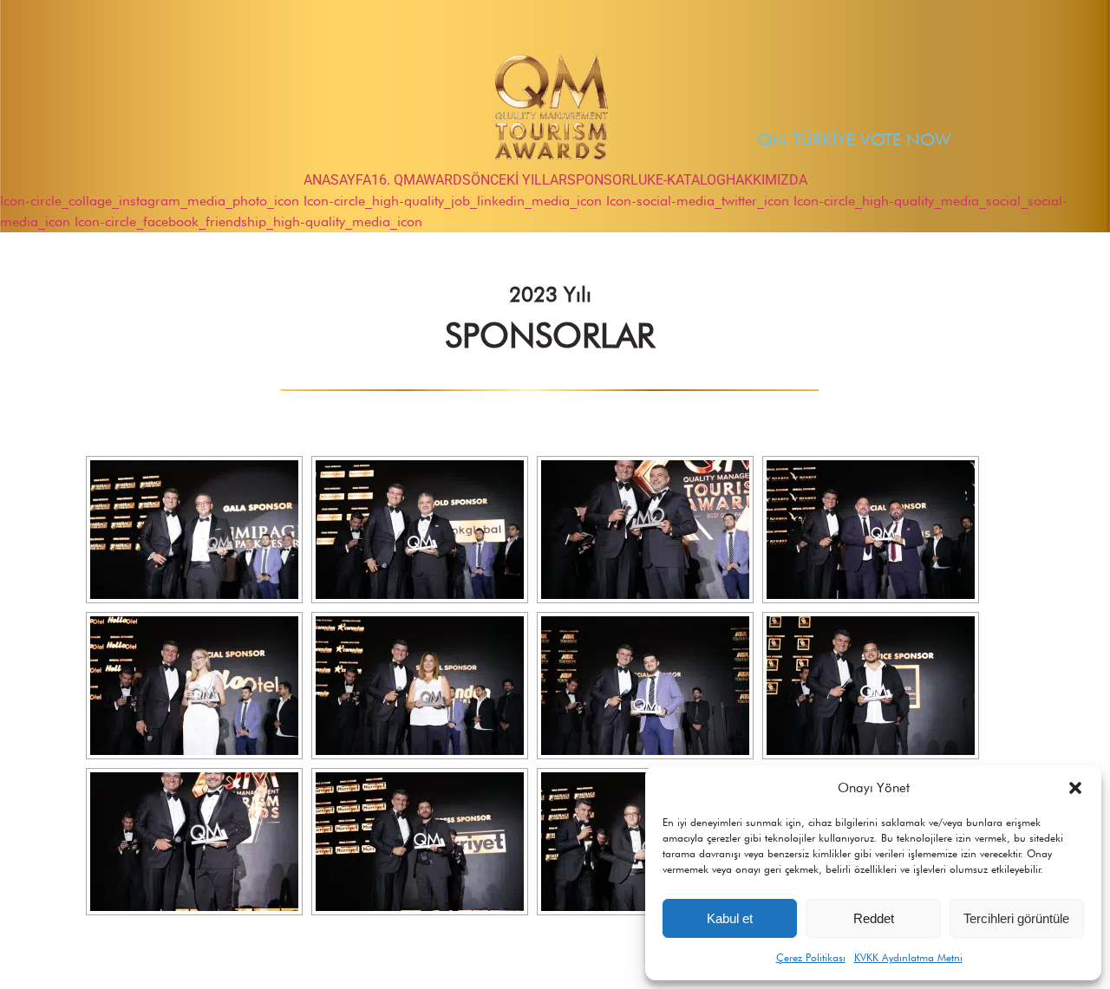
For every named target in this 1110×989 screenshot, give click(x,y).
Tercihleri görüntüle (1016, 918)
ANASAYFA (337, 180)
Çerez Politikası (811, 957)
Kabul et (730, 918)
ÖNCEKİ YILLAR (519, 180)
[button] (1075, 788)
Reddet (873, 918)
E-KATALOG (691, 180)
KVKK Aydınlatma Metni (908, 957)
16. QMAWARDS (421, 180)
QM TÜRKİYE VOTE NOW (853, 139)
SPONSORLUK (611, 180)
